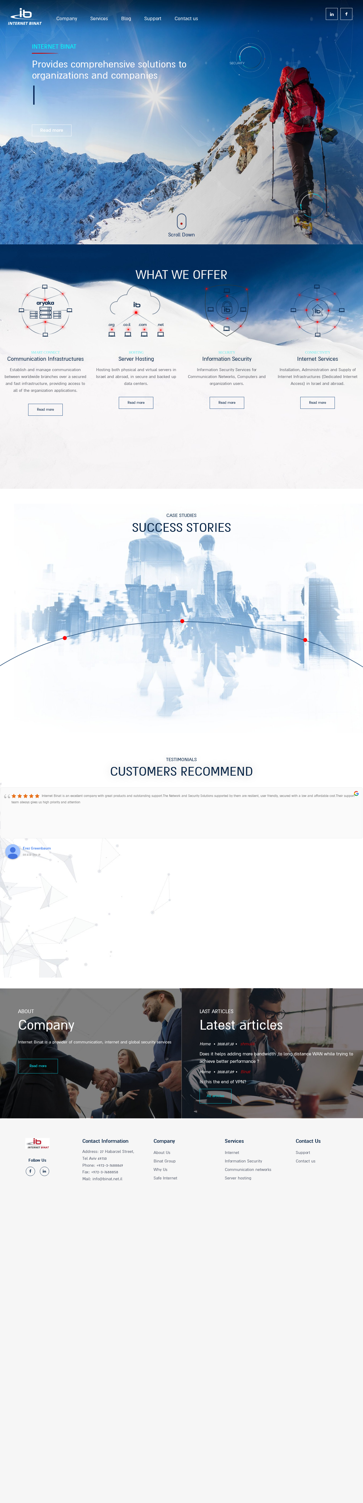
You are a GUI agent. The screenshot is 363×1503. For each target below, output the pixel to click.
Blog (126, 17)
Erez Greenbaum (37, 848)
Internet (232, 1152)
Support (152, 17)
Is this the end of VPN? (223, 1082)
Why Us (160, 1169)
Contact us (186, 17)
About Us (162, 1152)
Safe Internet (165, 1178)
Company (66, 17)
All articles (215, 1096)
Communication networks (248, 1169)
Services (99, 17)
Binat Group (165, 1161)
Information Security (243, 1161)
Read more (38, 1066)
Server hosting (238, 1178)
